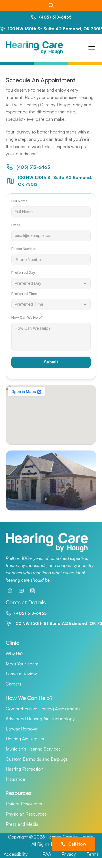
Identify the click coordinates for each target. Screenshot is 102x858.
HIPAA (44, 854)
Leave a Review (21, 673)
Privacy (68, 854)
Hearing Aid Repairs (25, 738)
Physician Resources (26, 814)
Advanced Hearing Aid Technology (40, 718)
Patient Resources (24, 804)
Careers (13, 684)
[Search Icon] (51, 5)
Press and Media (22, 824)
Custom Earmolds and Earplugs (37, 759)
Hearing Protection (24, 769)
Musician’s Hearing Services (33, 749)
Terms (92, 854)
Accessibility (16, 854)
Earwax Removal (22, 729)
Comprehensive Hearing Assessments (43, 709)
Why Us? (15, 653)
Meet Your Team (22, 664)
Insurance (15, 779)
